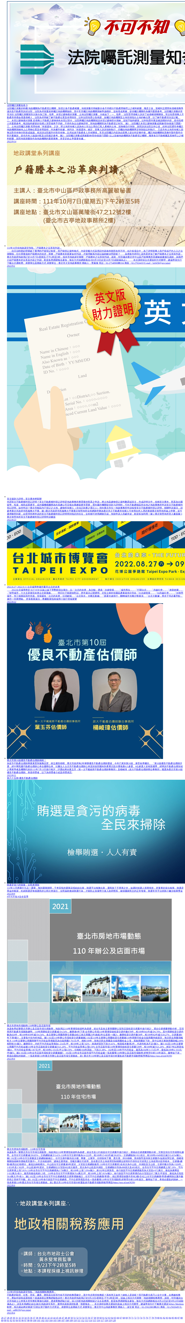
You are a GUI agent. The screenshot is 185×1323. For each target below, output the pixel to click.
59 (98, 1318)
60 (100, 1318)
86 (176, 1318)
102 (43, 1320)
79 (155, 1318)
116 (98, 1320)
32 (19, 1318)
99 (31, 1320)
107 (63, 1320)
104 (51, 1320)
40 (43, 1318)
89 (2, 1320)
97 (25, 1320)
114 (90, 1320)
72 (135, 1318)
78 (152, 1318)
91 (8, 1320)
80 (158, 1318)
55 (86, 1318)
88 (181, 1318)
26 (2, 1318)
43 (51, 1318)
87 (178, 1318)
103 (47, 1320)
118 (106, 1320)
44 (54, 1318)
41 (46, 1318)
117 (102, 1320)
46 (60, 1318)
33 (22, 1318)
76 (147, 1318)
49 (69, 1318)
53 (80, 1318)
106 (59, 1320)
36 (31, 1318)
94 (17, 1320)
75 (144, 1318)
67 (121, 1318)
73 (138, 1318)
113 (86, 1320)
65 (115, 1318)
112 (82, 1320)
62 (106, 1318)
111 (79, 1320)
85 (173, 1318)
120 (114, 1320)
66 (118, 1318)
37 (34, 1318)
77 (150, 1318)
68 (124, 1318)
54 (83, 1318)
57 (92, 1318)
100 (34, 1320)
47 (63, 1318)
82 (164, 1318)
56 (89, 1318)
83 (167, 1318)
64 (112, 1318)
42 (48, 1318)
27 (5, 1318)
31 (17, 1318)
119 (110, 1320)
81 (161, 1318)
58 (95, 1318)
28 (8, 1318)
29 (11, 1318)
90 (5, 1320)
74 (141, 1318)
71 (132, 1318)
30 (14, 1318)
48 (66, 1318)
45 (57, 1318)
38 (37, 1318)
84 (170, 1318)
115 (94, 1320)
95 (19, 1320)
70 (129, 1318)
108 (67, 1320)
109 (71, 1320)
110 (75, 1320)
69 (126, 1318)
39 (40, 1318)
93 (14, 1320)
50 (72, 1318)
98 (28, 1320)
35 (28, 1318)
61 (103, 1318)
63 (109, 1318)
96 (22, 1320)
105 (55, 1320)
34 (25, 1318)
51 (74, 1318)
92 (11, 1320)
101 (38, 1320)
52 (77, 1318)
